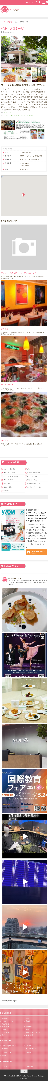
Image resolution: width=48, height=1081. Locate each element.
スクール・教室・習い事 (11, 476)
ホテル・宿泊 (8, 487)
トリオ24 (5, 440)
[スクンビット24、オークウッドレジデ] (24, 972)
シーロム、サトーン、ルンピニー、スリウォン (18, 115)
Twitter (4, 1055)
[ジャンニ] (24, 303)
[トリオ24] (24, 414)
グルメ (29, 469)
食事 (27, 1029)
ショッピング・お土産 (33, 472)
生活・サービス (8, 480)
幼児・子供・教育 (32, 476)
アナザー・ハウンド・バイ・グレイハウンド (18, 273)
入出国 (28, 1021)
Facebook (28, 1052)
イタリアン (7, 112)
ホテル (4, 1029)
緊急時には (5, 1024)
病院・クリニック (32, 480)
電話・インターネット (33, 1032)
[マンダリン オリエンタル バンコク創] (24, 700)
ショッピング (6, 1032)
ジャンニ (4, 329)
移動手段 (29, 1027)
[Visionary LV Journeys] (24, 836)
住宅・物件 (7, 483)
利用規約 (5, 1048)
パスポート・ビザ (7, 1021)
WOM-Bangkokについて (9, 1046)
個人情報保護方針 (31, 1048)
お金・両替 (5, 1027)
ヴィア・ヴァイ (7, 384)
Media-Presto (5, 1067)
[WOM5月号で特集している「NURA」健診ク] (24, 746)
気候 (27, 1018)
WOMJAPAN (30, 1067)
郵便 (3, 1035)
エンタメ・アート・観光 (34, 487)
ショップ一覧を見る (9, 469)
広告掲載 (29, 1046)
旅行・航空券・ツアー (33, 483)
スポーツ (6, 490)
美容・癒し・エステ (9, 472)
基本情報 (5, 1018)
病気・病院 (29, 1035)
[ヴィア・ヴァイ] (24, 359)
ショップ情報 (7, 22)
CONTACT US (29, 2)
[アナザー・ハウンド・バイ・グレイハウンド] (24, 247)
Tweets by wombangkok (9, 1001)
